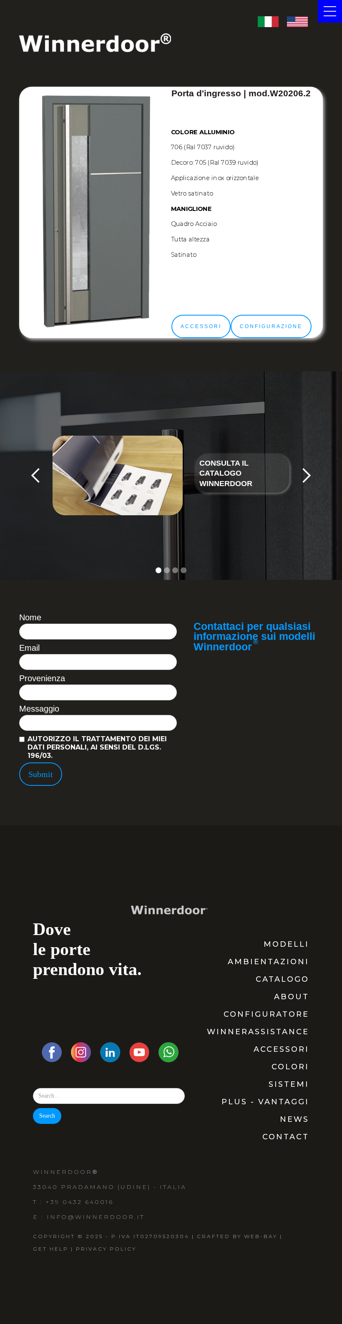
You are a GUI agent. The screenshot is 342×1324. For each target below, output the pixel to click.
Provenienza (42, 678)
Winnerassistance (258, 1032)
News (294, 1119)
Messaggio (39, 709)
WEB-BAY (260, 1236)
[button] (36, 475)
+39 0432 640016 (79, 1202)
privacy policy (106, 1249)
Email (29, 648)
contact (285, 1137)
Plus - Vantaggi (265, 1102)
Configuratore (266, 1014)
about (291, 997)
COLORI (290, 1067)
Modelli (286, 944)
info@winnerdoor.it (95, 1217)
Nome (30, 617)
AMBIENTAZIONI (268, 962)
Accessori (281, 1049)
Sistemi (289, 1084)
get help (50, 1249)
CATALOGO (282, 979)
